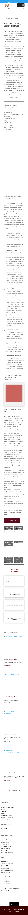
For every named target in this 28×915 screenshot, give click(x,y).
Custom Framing (6, 840)
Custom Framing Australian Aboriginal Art (12, 738)
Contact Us (4, 861)
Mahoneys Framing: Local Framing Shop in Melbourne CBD (14, 777)
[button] (20, 5)
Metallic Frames (5, 848)
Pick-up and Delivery (7, 870)
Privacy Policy (5, 866)
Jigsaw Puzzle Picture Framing (12, 662)
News (3, 813)
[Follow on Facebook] (2, 894)
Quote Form (14, 904)
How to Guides (5, 872)
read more (7, 665)
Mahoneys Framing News (10, 659)
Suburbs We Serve (6, 815)
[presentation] (4, 394)
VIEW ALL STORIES (14, 790)
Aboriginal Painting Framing (9, 560)
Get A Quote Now (12, 520)
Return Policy (5, 868)
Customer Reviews (6, 820)
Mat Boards (4, 850)
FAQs (3, 809)
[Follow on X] (5, 894)
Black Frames (5, 842)
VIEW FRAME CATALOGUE (14, 570)
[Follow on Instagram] (8, 894)
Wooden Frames (6, 846)
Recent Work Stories (7, 817)
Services (3, 811)
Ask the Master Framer (7, 863)
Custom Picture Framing (11, 700)
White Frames (5, 844)
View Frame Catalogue (7, 852)
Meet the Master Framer (7, 807)
